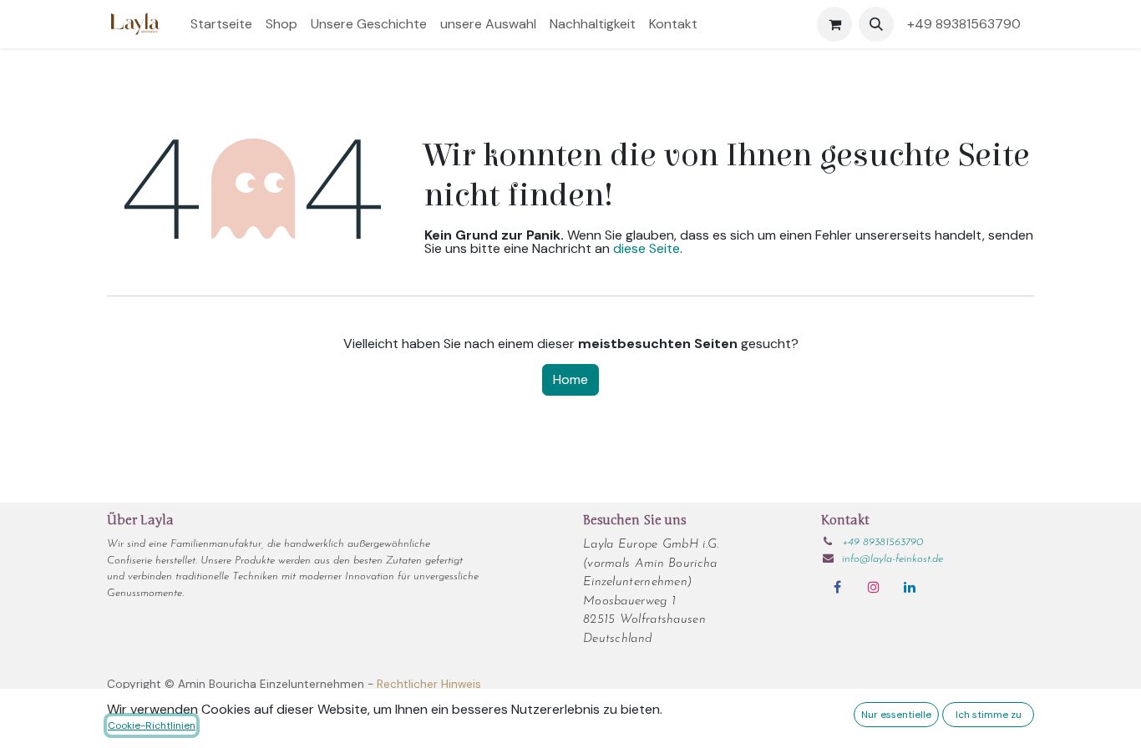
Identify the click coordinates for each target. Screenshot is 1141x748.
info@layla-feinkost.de (892, 558)
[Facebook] (837, 587)
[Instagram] (873, 587)
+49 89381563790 (967, 24)
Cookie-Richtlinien (151, 725)
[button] (876, 24)
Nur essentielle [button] (896, 714)
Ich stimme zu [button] (989, 714)
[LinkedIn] (909, 587)
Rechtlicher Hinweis (429, 684)
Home (570, 379)
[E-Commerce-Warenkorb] (834, 24)
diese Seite (646, 248)
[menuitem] (221, 24)
